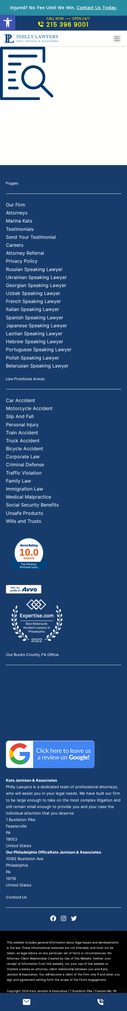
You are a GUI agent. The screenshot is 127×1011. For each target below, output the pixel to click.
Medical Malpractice (28, 497)
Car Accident (20, 400)
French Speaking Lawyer (33, 301)
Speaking (35, 333)
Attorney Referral (25, 253)
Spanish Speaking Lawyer (34, 317)
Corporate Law (23, 456)
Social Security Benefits (32, 505)
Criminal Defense (25, 464)
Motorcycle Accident (29, 408)
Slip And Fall (20, 416)
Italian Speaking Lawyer (32, 309)
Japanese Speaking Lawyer (36, 325)
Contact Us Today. (97, 7)
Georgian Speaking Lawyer (36, 285)
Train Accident (22, 433)
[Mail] (26, 1002)
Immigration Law (24, 489)
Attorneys (16, 213)
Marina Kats (19, 221)
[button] (7, 22)
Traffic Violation (24, 473)
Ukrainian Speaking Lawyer (36, 277)
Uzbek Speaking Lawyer (33, 293)
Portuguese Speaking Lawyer (38, 349)
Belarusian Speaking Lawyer (37, 366)
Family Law (18, 481)
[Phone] (100, 1002)
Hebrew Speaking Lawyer (34, 341)
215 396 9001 (67, 24)
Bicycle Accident (24, 449)
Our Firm (15, 205)
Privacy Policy (22, 261)
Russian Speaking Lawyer (34, 269)
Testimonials (20, 229)
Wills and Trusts (23, 521)
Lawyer (54, 333)
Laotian (15, 333)
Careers (14, 245)
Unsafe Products (24, 513)
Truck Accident (23, 441)
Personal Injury (22, 425)
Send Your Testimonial (31, 237)
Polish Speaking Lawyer (32, 358)
